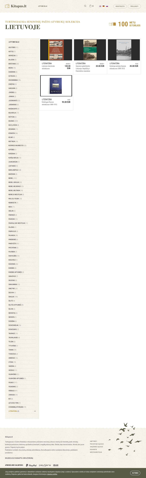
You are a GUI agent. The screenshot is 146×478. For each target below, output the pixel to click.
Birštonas (14, 64)
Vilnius (13, 382)
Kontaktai (93, 449)
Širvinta (13, 317)
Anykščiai (13, 56)
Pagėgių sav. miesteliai (18, 223)
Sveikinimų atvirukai (17, 407)
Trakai (12, 350)
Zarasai (13, 395)
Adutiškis (13, 47)
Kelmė (12, 137)
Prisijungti (134, 6)
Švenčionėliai (15, 325)
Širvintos (13, 313)
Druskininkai (15, 80)
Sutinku (135, 473)
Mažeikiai (13, 174)
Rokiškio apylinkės (16, 272)
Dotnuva (13, 76)
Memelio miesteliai (16, 194)
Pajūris (12, 227)
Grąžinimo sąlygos (96, 447)
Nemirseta (13, 203)
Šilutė (12, 301)
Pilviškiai (13, 252)
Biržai (12, 68)
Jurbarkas (14, 105)
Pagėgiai (13, 219)
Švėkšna (13, 321)
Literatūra (14, 411)
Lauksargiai (14, 162)
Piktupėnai (13, 248)
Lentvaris (13, 166)
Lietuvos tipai (15, 403)
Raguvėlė (13, 260)
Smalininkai (14, 284)
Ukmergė (13, 358)
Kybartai (13, 133)
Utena (12, 362)
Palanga (13, 235)
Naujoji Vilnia (15, 199)
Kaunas (13, 121)
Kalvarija (14, 113)
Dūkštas (13, 84)
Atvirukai (42, 6)
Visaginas (13, 387)
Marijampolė (15, 170)
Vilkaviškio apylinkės (17, 378)
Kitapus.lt (18, 6)
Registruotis (120, 6)
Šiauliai (13, 297)
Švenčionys (14, 329)
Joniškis (12, 92)
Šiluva (12, 309)
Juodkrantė (14, 100)
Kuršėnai (13, 154)
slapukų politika (52, 474)
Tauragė (13, 333)
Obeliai (12, 211)
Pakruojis (13, 231)
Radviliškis (14, 256)
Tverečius (13, 354)
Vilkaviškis (14, 374)
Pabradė (13, 215)
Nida (12, 207)
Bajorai (12, 60)
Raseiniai (13, 264)
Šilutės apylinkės (16, 305)
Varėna (12, 366)
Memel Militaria (16, 190)
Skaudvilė (13, 276)
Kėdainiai (13, 129)
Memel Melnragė (16, 186)
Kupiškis (12, 150)
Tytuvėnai (13, 346)
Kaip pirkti (93, 441)
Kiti (11, 399)
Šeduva (12, 293)
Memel (13, 178)
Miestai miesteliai (96, 452)
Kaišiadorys (14, 109)
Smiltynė (13, 288)
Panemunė (13, 239)
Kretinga (13, 141)
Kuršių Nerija (15, 158)
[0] (90, 6)
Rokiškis (12, 268)
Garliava (13, 88)
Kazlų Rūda (14, 125)
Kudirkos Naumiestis (17, 145)
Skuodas (13, 280)
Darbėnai (13, 72)
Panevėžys (14, 244)
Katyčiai (13, 117)
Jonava (12, 96)
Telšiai (12, 342)
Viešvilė (13, 370)
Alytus (12, 51)
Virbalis (13, 391)
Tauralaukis (14, 337)
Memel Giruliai (15, 182)
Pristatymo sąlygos (97, 444)
